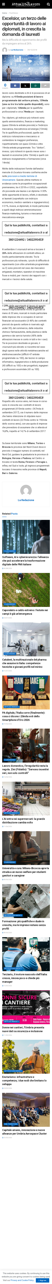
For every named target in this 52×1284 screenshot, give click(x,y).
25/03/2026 (7, 1137)
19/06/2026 (7, 724)
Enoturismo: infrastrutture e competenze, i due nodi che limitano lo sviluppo (24, 1080)
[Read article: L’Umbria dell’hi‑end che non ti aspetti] (26, 1159)
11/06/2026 (7, 826)
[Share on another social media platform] (45, 85)
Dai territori (10, 1124)
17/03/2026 (7, 1233)
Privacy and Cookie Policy (22, 1280)
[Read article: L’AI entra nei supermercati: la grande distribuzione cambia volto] (26, 799)
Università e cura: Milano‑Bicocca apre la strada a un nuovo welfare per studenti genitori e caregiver (25, 872)
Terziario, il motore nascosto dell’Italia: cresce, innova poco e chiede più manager (24, 978)
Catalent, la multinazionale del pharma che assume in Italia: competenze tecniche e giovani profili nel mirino (24, 663)
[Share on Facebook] (15, 85)
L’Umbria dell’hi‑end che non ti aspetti (23, 1179)
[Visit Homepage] (26, 4)
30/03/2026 (7, 1088)
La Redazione (17, 50)
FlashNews (13, 13)
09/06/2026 (7, 879)
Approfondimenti (13, 915)
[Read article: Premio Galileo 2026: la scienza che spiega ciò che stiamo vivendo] (26, 1205)
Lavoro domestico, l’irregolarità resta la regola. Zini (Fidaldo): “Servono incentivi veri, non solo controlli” (25, 769)
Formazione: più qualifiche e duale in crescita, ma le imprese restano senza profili (24, 925)
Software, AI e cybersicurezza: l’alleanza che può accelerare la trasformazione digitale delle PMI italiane (25, 561)
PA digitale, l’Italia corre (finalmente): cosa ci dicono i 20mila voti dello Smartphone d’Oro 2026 (23, 716)
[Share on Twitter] (25, 85)
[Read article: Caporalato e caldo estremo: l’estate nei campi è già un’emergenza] (26, 590)
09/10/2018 (32, 50)
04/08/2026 (7, 568)
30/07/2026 (7, 618)
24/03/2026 (7, 1183)
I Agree (42, 1280)
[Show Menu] (3, 4)
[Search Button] (48, 4)
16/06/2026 (7, 777)
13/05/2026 (7, 986)
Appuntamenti (11, 707)
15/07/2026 (7, 671)
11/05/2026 (7, 1035)
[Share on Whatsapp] (35, 85)
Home (4, 13)
